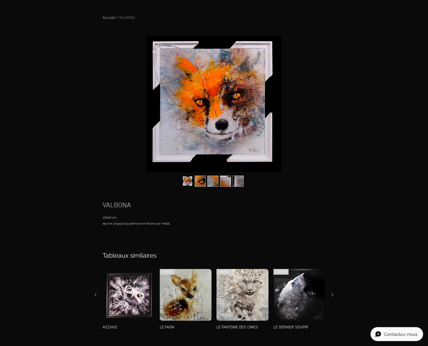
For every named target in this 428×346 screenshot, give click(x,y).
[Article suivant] (332, 295)
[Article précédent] (96, 295)
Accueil (109, 17)
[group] (214, 300)
